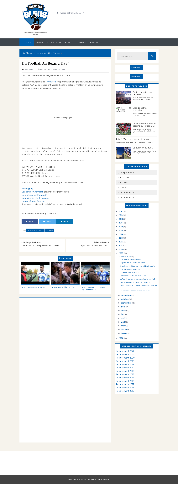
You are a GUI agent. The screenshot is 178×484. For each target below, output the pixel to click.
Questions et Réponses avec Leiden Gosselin (137, 266)
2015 (121, 230)
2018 (121, 219)
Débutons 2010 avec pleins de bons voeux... (41, 246)
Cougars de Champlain (33, 192)
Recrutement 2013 (125, 381)
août (123, 307)
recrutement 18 (127, 192)
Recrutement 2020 (125, 358)
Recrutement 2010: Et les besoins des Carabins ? (138, 286)
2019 (121, 215)
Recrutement (54, 42)
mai (123, 318)
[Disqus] (65, 332)
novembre (126, 295)
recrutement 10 (35, 230)
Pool (68, 42)
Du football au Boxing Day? (131, 259)
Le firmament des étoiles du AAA (133, 276)
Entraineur (124, 177)
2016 (121, 226)
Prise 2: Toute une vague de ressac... (133, 139)
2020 (121, 211)
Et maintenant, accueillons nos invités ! (135, 282)
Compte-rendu (127, 172)
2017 (121, 223)
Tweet (48, 221)
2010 (121, 249)
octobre (125, 299)
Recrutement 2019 (125, 361)
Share (30, 221)
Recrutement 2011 (125, 387)
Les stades (80, 42)
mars (123, 326)
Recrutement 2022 (125, 351)
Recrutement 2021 (125, 354)
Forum (39, 42)
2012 (121, 242)
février (124, 329)
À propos (95, 42)
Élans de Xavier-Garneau (33, 201)
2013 (121, 238)
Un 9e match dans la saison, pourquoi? (135, 291)
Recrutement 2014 (125, 377)
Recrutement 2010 (125, 391)
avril (123, 322)
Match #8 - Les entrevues (33, 287)
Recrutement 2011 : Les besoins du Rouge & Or (144, 124)
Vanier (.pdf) (27, 188)
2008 (121, 338)
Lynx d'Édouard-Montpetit (34, 195)
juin (123, 314)
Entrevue (124, 182)
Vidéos (49, 230)
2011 (121, 245)
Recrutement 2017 (125, 367)
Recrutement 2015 (125, 374)
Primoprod (50, 82)
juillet (123, 310)
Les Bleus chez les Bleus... (130, 272)
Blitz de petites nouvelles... (140, 109)
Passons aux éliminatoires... (64, 287)
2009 (121, 253)
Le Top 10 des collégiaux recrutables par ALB (137, 279)
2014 (121, 234)
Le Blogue (27, 42)
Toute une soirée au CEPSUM (142, 93)
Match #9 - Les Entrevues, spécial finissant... (93, 288)
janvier (124, 333)
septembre (126, 303)
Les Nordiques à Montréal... (130, 269)
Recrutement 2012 (125, 384)
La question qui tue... (143, 148)
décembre (126, 256)
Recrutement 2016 (125, 371)
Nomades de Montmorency (35, 198)
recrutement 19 (127, 197)
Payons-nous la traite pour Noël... (94, 246)
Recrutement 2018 (125, 364)
